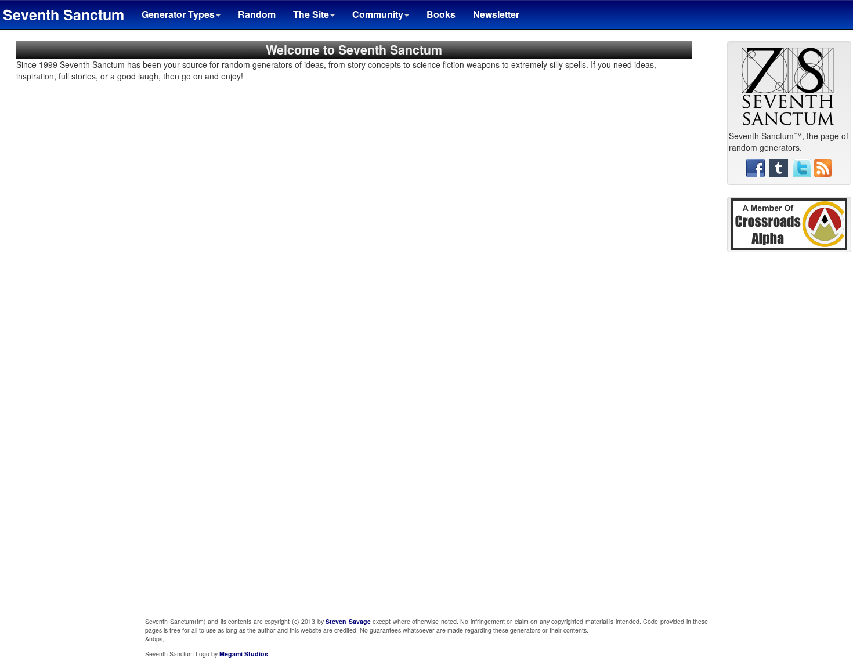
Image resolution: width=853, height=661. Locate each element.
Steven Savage (348, 621)
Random (257, 14)
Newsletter (496, 14)
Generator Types (178, 14)
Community (377, 14)
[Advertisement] (789, 438)
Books (441, 14)
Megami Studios (243, 653)
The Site (311, 14)
